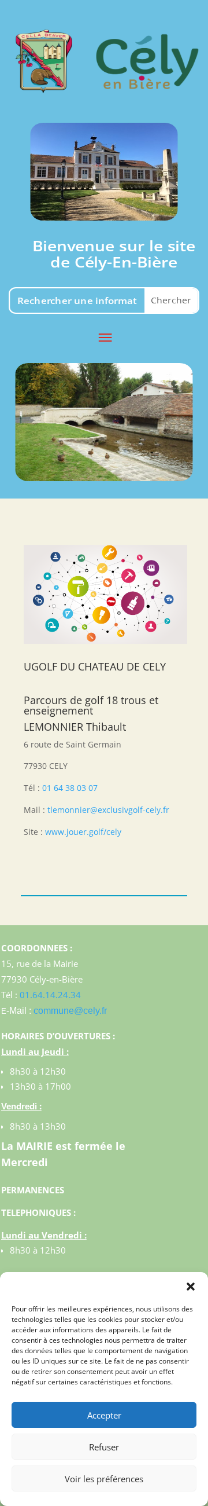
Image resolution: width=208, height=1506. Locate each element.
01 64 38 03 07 (70, 787)
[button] (190, 1286)
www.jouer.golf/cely (83, 831)
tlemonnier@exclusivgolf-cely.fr (108, 809)
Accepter (104, 1415)
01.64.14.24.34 (50, 995)
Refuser (104, 1447)
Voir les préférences (104, 1479)
